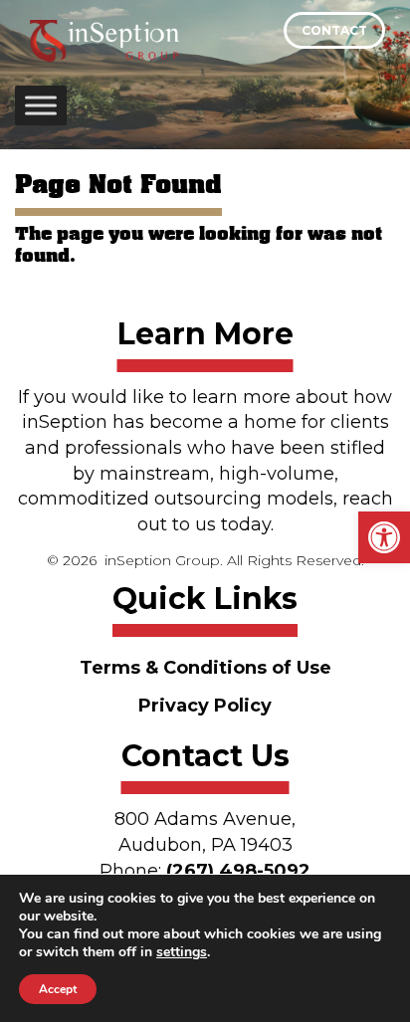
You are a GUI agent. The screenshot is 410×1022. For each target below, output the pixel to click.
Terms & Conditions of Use (205, 668)
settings (181, 952)
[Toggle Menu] (41, 105)
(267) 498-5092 (238, 871)
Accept (58, 989)
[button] (384, 537)
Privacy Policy (205, 705)
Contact (334, 30)
